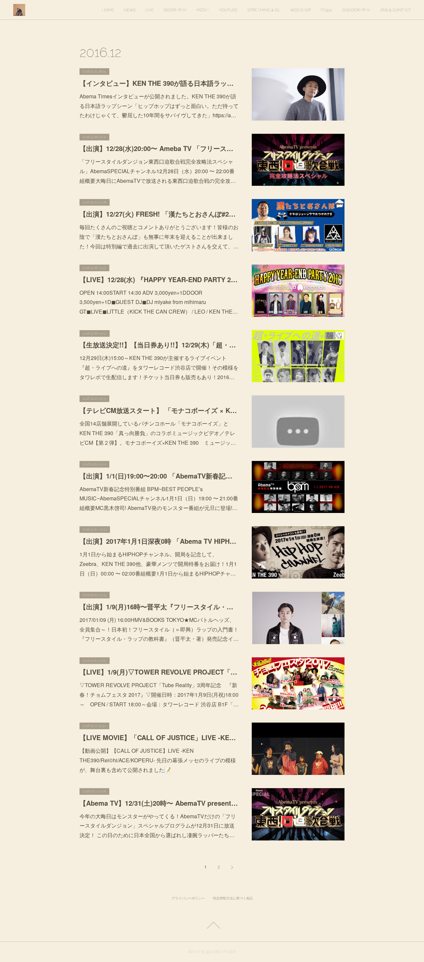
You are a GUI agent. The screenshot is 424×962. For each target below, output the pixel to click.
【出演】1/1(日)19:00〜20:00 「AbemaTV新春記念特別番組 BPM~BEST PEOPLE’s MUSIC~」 (159, 476)
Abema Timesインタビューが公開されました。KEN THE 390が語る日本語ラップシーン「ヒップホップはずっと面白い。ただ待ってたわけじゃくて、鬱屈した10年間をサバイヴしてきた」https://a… (159, 105)
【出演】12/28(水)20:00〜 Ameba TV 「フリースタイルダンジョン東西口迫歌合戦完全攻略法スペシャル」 (159, 148)
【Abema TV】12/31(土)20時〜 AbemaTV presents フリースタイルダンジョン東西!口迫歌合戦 (159, 803)
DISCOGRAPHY (356, 10)
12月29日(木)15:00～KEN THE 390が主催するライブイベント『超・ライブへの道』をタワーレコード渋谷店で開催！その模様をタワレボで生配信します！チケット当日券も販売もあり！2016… (159, 367)
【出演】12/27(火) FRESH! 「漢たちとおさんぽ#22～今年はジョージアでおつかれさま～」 (159, 214)
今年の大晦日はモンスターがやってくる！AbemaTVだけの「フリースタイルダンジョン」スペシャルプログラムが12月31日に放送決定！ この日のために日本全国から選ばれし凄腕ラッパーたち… (158, 825)
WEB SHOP (300, 10)
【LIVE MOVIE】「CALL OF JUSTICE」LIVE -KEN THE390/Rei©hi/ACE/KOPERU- (159, 737)
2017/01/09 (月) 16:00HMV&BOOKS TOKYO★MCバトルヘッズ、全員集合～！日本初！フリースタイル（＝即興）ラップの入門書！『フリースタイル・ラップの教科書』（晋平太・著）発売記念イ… (159, 629)
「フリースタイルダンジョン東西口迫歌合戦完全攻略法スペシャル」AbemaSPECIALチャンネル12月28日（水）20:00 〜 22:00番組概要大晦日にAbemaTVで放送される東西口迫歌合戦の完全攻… (158, 171)
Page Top (212, 925)
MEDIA (202, 10)
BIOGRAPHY (175, 10)
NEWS (129, 10)
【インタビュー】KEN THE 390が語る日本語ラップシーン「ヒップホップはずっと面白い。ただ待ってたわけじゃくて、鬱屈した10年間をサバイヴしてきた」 (159, 83)
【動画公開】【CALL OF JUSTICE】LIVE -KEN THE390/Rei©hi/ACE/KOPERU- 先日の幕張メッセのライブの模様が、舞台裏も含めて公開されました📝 (158, 760)
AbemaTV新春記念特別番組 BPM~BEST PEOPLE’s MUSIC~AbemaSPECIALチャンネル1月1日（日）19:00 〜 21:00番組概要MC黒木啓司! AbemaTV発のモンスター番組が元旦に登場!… (159, 498)
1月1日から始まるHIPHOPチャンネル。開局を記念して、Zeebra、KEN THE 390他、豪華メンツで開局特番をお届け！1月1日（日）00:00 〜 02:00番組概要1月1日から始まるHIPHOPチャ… (158, 563)
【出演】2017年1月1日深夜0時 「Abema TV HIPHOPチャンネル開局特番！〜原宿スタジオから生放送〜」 (159, 541)
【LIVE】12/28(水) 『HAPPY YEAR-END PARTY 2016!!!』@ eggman (159, 279)
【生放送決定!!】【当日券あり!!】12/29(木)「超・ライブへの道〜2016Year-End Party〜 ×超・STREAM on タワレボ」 (159, 344)
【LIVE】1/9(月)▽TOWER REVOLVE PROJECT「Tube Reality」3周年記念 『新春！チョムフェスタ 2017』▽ (159, 672)
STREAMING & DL (263, 10)
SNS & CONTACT (395, 10)
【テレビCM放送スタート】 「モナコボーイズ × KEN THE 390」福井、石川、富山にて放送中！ (159, 410)
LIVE (149, 10)
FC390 (326, 10)
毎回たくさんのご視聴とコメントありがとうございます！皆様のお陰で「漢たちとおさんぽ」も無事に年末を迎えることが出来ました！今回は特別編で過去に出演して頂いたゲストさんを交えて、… (159, 236)
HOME (108, 10)
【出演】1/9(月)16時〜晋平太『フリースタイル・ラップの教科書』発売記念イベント (159, 606)
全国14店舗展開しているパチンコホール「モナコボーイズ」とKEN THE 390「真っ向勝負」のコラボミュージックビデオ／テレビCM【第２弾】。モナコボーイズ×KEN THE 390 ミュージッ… (158, 433)
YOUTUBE (228, 10)
